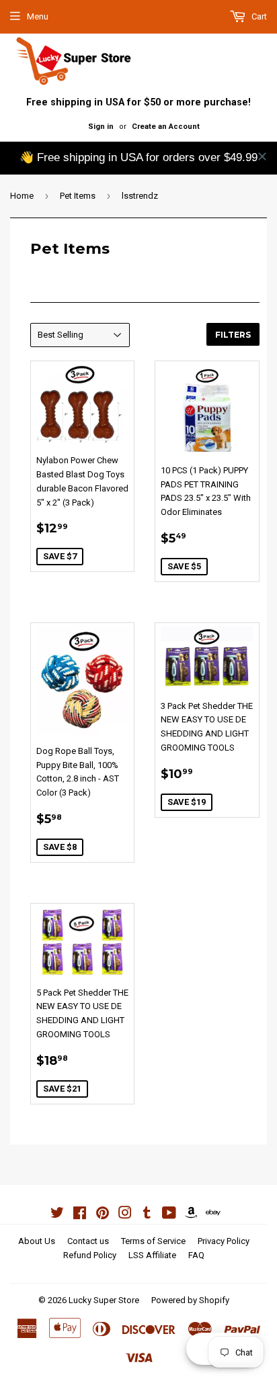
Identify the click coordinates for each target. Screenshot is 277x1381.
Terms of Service (153, 1241)
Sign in (101, 126)
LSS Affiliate (152, 1255)
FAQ (196, 1255)
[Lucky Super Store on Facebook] (80, 1215)
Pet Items (77, 196)
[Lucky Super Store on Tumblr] (147, 1215)
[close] (262, 156)
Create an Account (166, 126)
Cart (258, 16)
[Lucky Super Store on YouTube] (169, 1215)
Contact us (88, 1241)
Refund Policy (89, 1255)
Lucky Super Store (104, 1300)
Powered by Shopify (190, 1300)
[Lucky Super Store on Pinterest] (102, 1215)
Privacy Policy (223, 1241)
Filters (233, 335)
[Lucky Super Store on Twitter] (57, 1215)
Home (22, 196)
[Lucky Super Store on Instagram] (125, 1215)
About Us (36, 1241)
